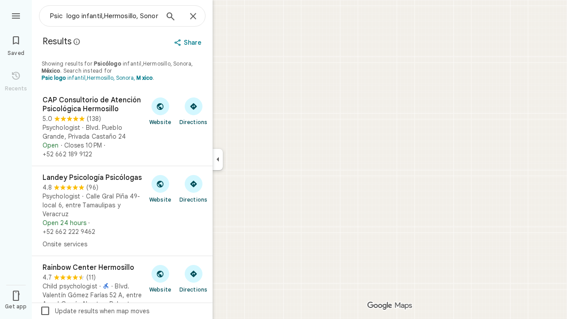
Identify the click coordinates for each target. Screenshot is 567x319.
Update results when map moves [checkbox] (94, 311)
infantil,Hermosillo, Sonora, (97, 77)
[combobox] (104, 16)
